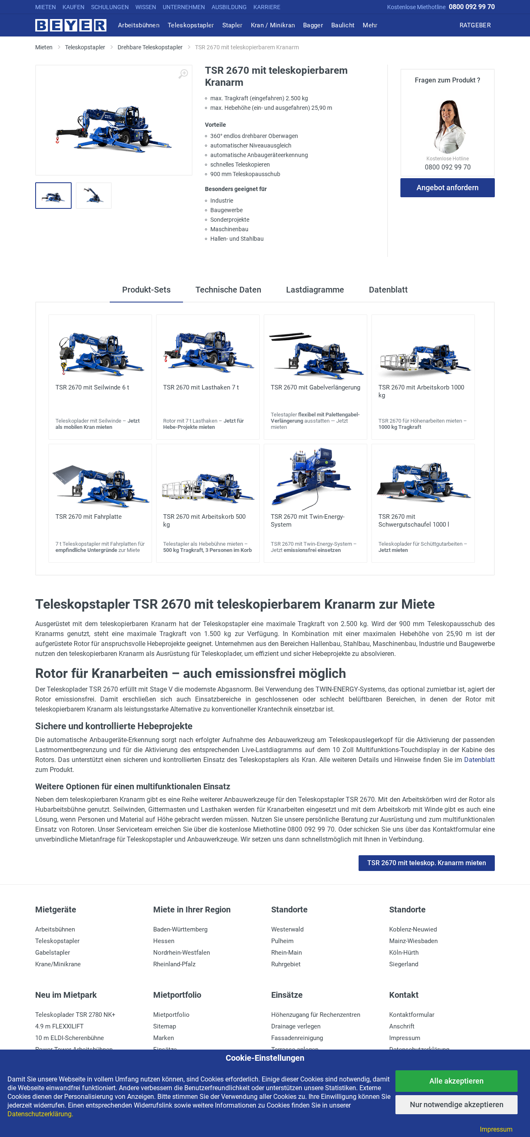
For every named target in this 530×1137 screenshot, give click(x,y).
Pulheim (282, 941)
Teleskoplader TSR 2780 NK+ (75, 1014)
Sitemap (164, 1026)
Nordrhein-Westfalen (181, 952)
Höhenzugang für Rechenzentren (315, 1014)
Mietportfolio (171, 1014)
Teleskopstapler (57, 941)
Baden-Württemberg (180, 929)
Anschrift (401, 1026)
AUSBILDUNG (229, 7)
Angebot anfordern (448, 187)
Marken (163, 1038)
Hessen (163, 941)
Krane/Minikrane (58, 964)
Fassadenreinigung (297, 1038)
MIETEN (45, 7)
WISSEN (145, 7)
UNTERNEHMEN (184, 7)
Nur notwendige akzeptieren (457, 1104)
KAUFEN (73, 7)
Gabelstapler (52, 952)
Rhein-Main (286, 952)
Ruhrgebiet (286, 964)
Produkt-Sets (146, 290)
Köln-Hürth (404, 952)
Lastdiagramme (315, 290)
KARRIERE (266, 7)
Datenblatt (388, 290)
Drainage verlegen (295, 1026)
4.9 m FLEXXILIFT (59, 1026)
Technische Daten (228, 290)
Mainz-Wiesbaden (413, 941)
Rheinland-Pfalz (174, 964)
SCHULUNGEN (110, 7)
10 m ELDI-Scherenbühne (69, 1038)
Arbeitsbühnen (55, 929)
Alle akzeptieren (456, 1081)
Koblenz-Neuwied (413, 929)
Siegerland (403, 964)
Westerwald (287, 929)
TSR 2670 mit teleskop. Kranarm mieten (426, 863)
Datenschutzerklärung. (40, 1114)
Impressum (404, 1038)
